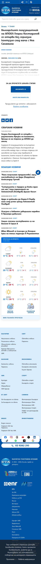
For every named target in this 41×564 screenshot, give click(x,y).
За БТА (14, 492)
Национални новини (8, 338)
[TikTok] (7, 440)
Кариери (15, 509)
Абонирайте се (21, 89)
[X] (29, 437)
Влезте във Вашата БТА (21, 97)
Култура (4, 380)
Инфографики (27, 418)
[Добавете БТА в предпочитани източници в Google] (33, 440)
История (15, 504)
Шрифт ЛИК (16, 521)
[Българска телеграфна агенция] (5, 462)
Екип (13, 532)
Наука (3, 383)
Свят (24, 334)
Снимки (25, 395)
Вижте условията (20, 106)
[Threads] (17, 437)
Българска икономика (29, 367)
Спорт (12, 26)
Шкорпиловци (16, 515)
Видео (3, 418)
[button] (22, 2)
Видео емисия (6, 423)
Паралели (25, 341)
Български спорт (28, 383)
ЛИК (2, 375)
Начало (4, 26)
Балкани (4, 359)
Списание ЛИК (16, 529)
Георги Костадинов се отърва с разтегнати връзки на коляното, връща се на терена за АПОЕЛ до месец (17, 137)
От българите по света (9, 399)
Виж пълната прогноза (13, 318)
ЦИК (2, 353)
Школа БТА (15, 512)
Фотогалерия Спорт (29, 408)
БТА (13, 489)
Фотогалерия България (30, 399)
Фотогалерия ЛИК (28, 405)
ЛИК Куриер (5, 389)
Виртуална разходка (19, 495)
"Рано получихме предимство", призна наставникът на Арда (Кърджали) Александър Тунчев (19, 177)
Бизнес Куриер (27, 370)
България (5, 334)
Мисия (14, 501)
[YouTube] (23, 437)
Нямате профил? (34, 13)
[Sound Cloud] (24, 440)
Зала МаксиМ (16, 526)
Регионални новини (8, 341)
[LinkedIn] (35, 437)
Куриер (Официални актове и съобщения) (8, 349)
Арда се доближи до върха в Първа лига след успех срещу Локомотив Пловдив (18, 201)
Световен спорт (28, 380)
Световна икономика (29, 364)
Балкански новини (7, 364)
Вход (36, 10)
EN (27, 2)
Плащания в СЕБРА (18, 538)
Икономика (27, 359)
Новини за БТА (17, 498)
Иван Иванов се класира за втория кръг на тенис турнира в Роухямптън (20, 232)
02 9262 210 (22, 445)
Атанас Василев (6, 50)
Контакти (15, 535)
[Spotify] (16, 440)
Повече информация (26, 559)
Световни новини (28, 338)
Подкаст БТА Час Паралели (7, 427)
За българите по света (9, 402)
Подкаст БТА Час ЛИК (8, 431)
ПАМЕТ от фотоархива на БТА (30, 411)
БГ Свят (4, 395)
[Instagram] (11, 437)
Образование (5, 386)
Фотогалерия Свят (28, 402)
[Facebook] (6, 437)
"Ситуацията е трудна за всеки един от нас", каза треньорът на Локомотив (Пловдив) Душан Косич (19, 189)
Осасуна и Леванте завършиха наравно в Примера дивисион (20, 212)
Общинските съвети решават (8, 345)
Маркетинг (16, 523)
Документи (16, 506)
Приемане (10, 559)
